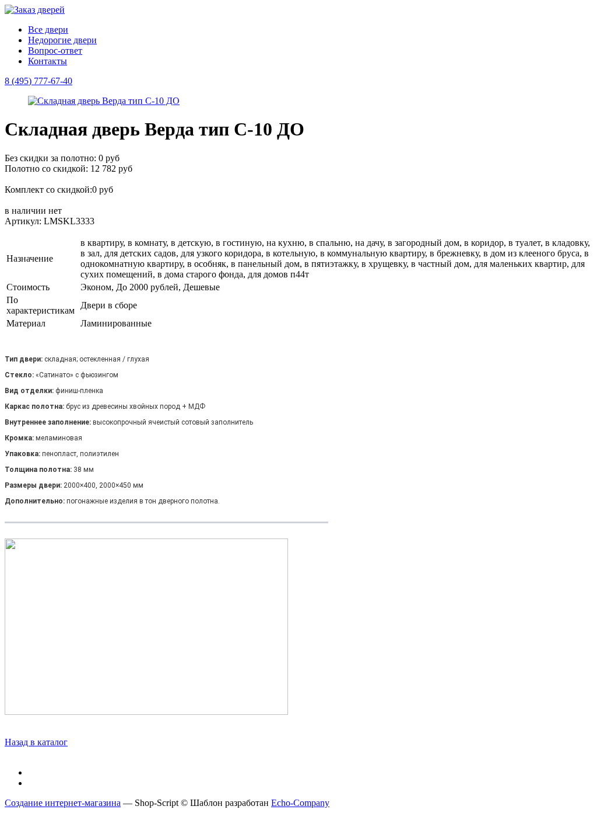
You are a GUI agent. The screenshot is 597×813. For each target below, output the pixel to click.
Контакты (47, 61)
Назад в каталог (36, 742)
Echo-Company (300, 803)
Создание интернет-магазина (63, 803)
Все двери (48, 29)
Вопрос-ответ (55, 50)
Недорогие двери (62, 40)
